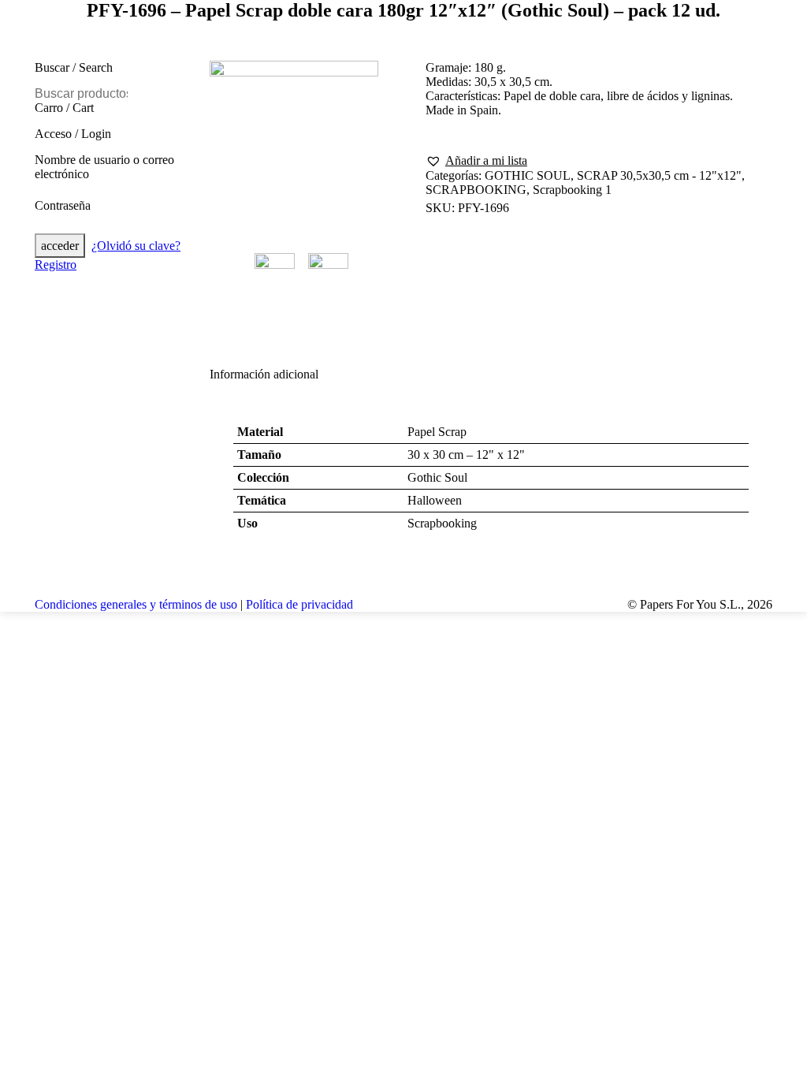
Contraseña (63, 205)
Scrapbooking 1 (572, 189)
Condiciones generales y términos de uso (136, 604)
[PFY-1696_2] (332, 273)
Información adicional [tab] (264, 374)
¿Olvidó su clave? (135, 245)
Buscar (114, 94)
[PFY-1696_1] (294, 147)
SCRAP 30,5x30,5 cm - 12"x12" (659, 175)
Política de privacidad (299, 604)
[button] (476, 161)
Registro (55, 264)
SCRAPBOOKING (476, 189)
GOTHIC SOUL (528, 175)
